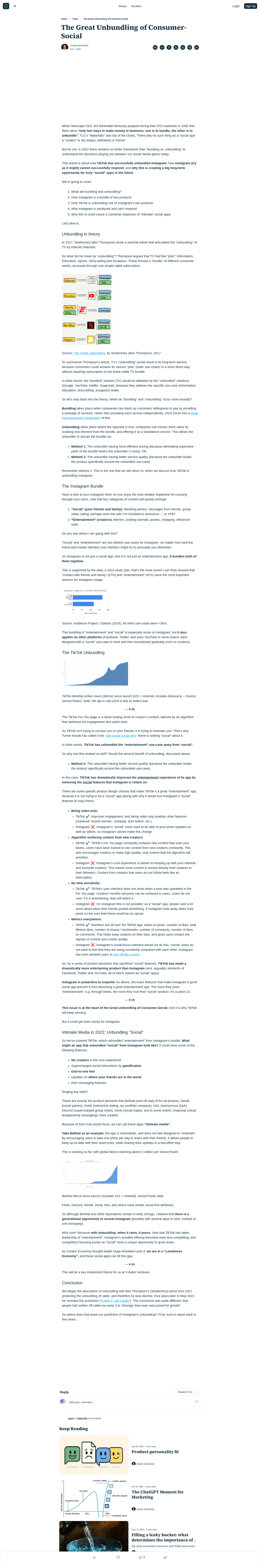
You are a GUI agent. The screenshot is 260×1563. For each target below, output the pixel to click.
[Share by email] (155, 47)
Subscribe (82, 1418)
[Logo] (6, 6)
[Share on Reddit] (189, 47)
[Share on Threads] (176, 47)
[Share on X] (169, 47)
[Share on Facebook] (162, 47)
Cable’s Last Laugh (115, 1301)
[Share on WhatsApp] (196, 47)
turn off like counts (126, 954)
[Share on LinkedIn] (182, 47)
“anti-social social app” (121, 735)
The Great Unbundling (89, 353)
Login (71, 1418)
